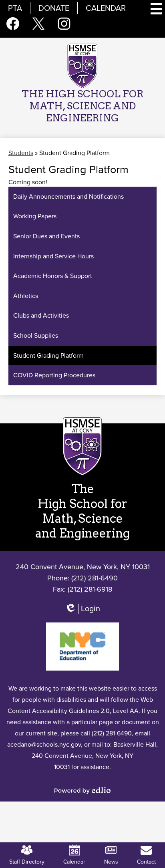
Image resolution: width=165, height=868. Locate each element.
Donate (53, 8)
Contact (146, 862)
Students (20, 152)
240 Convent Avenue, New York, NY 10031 (83, 567)
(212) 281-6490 (94, 578)
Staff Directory (26, 862)
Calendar (106, 8)
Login (82, 612)
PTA (15, 8)
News (111, 862)
